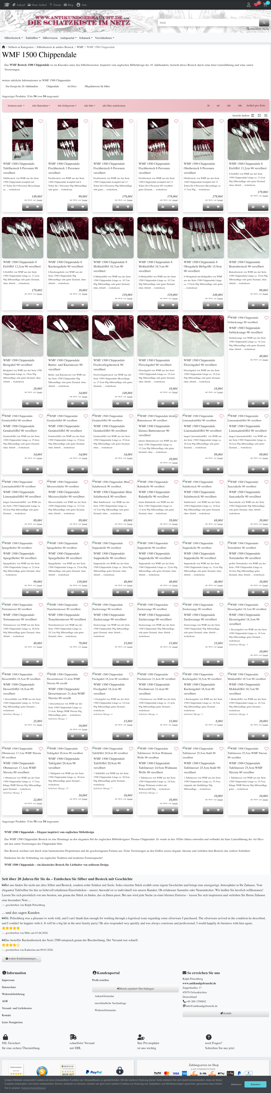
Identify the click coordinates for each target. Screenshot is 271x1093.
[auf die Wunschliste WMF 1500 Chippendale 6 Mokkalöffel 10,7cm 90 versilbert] (131, 219)
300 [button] (240, 105)
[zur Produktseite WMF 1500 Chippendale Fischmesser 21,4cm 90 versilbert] (158, 676)
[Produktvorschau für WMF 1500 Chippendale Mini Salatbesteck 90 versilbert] (98, 485)
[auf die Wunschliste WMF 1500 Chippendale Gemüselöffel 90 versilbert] (40, 416)
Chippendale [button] (52, 86)
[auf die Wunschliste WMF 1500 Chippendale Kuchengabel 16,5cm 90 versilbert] (221, 674)
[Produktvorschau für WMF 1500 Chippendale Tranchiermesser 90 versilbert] (53, 608)
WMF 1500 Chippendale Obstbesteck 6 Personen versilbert (199, 168)
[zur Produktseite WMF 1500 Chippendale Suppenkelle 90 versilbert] (113, 545)
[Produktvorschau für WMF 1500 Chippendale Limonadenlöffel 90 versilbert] (189, 419)
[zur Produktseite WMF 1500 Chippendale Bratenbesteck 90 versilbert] (248, 238)
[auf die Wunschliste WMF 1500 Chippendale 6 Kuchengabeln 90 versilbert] (85, 219)
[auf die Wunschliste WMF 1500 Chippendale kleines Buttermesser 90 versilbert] (176, 416)
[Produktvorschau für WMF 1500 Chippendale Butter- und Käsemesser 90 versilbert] (53, 321)
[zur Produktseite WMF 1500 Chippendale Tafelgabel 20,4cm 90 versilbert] (67, 750)
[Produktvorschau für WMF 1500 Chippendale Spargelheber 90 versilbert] (8, 546)
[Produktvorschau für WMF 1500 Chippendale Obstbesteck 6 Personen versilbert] (189, 124)
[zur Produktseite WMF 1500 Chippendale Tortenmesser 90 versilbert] (22, 606)
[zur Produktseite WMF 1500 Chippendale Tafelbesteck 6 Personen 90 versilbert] (22, 139)
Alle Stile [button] (88, 105)
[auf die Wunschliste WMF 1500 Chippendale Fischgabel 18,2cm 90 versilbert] (131, 674)
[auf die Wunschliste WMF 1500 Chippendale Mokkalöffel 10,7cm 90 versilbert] (266, 674)
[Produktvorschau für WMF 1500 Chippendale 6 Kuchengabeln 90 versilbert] (53, 223)
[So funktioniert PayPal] (94, 1072)
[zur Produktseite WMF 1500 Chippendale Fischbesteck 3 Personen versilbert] (67, 139)
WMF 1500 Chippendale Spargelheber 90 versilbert (20, 555)
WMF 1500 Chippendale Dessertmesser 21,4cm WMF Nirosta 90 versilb (66, 693)
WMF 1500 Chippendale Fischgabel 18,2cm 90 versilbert (109, 689)
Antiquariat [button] (67, 38)
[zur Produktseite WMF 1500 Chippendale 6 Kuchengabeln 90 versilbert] (67, 238)
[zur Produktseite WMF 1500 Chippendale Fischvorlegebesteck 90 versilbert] (113, 336)
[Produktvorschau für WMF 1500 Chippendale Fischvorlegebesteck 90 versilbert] (98, 321)
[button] (249, 4)
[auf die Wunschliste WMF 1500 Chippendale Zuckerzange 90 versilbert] (131, 604)
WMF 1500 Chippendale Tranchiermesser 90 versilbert (67, 617)
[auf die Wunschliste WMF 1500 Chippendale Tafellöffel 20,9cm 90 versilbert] (131, 748)
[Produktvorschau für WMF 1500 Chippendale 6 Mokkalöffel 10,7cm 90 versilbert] (98, 223)
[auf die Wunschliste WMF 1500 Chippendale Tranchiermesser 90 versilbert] (85, 604)
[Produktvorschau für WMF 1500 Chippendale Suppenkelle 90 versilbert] (98, 546)
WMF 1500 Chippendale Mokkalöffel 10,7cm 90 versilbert (244, 689)
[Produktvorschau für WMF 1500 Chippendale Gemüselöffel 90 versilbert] (8, 419)
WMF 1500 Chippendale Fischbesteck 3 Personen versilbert (64, 168)
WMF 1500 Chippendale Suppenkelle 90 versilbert (109, 555)
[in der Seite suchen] (264, 23)
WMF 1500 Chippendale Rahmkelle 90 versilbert (154, 494)
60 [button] (218, 105)
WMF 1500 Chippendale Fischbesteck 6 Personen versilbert (109, 168)
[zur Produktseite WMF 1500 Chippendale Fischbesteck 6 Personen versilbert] (113, 139)
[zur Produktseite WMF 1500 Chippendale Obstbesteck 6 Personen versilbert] (203, 139)
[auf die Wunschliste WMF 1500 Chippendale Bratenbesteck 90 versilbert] (266, 219)
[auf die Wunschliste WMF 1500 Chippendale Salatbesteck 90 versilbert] (221, 482)
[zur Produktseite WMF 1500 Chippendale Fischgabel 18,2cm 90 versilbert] (113, 676)
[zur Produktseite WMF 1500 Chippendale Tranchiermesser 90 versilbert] (67, 606)
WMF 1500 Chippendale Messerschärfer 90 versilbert (66, 494)
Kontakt (6, 1015)
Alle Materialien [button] (40, 105)
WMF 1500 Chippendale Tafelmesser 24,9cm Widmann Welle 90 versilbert (158, 767)
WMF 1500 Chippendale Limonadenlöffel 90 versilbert (203, 428)
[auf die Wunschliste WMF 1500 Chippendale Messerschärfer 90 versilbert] (85, 482)
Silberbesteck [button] (12, 38)
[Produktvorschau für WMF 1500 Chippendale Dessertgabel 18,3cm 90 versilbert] (234, 608)
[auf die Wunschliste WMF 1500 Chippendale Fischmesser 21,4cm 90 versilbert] (176, 674)
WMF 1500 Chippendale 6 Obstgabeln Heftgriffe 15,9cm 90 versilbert (203, 266)
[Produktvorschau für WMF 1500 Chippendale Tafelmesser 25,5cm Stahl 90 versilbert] (189, 752)
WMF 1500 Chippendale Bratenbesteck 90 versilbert (246, 264)
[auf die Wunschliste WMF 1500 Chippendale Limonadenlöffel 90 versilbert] (221, 416)
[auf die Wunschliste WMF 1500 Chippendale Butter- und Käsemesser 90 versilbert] (85, 317)
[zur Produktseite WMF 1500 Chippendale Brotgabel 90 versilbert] (22, 336)
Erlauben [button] (255, 1084)
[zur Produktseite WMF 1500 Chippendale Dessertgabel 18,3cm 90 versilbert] (248, 606)
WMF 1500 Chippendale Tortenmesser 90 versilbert (20, 617)
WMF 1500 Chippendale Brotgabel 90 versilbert (19, 362)
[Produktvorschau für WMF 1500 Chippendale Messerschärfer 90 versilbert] (53, 485)
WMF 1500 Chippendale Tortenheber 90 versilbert (245, 555)
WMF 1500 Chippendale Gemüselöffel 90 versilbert (20, 428)
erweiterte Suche (259, 28)
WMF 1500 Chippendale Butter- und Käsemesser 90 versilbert (65, 364)
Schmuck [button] (84, 38)
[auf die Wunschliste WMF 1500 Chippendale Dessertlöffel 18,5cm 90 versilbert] (40, 674)
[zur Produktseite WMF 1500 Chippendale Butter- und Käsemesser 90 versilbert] (67, 336)
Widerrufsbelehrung (13, 994)
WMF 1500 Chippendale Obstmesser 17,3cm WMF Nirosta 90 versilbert (19, 767)
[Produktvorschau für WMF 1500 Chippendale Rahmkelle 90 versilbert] (143, 485)
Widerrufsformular (105, 1010)
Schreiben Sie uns (216, 1048)
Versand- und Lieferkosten (17, 1008)
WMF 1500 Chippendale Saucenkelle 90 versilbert (245, 494)
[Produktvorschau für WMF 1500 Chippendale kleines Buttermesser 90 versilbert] (143, 419)
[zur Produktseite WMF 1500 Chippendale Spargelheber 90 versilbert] (22, 545)
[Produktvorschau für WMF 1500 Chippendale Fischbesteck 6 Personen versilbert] (98, 124)
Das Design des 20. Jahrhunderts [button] (22, 86)
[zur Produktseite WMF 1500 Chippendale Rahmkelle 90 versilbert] (158, 484)
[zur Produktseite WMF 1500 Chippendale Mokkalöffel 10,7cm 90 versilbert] (248, 676)
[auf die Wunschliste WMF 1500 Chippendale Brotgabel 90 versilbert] (40, 317)
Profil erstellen (100, 980)
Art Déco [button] (72, 86)
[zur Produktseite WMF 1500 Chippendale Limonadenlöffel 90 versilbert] (203, 418)
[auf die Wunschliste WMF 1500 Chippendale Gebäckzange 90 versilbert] (266, 317)
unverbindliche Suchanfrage (110, 1003)
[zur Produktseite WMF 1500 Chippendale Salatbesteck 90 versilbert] (203, 484)
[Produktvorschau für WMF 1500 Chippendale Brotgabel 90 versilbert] (8, 321)
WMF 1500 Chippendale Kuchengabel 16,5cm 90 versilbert (199, 689)
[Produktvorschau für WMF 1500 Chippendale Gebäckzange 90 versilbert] (234, 321)
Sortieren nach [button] (15, 105)
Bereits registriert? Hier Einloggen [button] (137, 988)
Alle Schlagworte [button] (65, 105)
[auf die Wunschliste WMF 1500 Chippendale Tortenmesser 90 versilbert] (40, 604)
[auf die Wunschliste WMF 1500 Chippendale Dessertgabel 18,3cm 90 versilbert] (266, 604)
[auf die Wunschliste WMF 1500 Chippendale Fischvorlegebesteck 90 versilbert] (131, 317)
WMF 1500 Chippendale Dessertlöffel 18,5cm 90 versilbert (19, 689)
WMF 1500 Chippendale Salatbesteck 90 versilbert (200, 494)
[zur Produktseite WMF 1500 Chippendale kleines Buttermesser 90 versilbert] (158, 418)
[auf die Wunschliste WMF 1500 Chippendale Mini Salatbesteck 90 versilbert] (131, 482)
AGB (5, 1001)
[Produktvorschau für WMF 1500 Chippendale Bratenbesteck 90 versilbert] (234, 223)
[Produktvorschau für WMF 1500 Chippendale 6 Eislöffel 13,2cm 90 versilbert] (234, 124)
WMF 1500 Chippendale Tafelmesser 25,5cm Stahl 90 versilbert (202, 767)
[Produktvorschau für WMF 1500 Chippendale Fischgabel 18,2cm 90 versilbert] (98, 678)
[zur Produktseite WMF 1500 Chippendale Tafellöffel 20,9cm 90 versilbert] (113, 750)
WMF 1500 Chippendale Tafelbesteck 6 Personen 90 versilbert (20, 168)
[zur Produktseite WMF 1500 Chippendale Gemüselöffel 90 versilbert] (22, 418)
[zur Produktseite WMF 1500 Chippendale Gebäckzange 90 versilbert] (248, 319)
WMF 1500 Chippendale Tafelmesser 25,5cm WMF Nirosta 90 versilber (246, 767)
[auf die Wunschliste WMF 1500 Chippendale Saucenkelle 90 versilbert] (266, 482)
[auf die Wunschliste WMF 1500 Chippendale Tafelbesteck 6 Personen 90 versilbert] (40, 121)
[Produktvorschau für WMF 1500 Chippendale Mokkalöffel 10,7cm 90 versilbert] (234, 678)
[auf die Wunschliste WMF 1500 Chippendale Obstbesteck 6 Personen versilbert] (221, 121)
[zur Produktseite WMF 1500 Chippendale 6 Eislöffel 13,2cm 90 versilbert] (248, 139)
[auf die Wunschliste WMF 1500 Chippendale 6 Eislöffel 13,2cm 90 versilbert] (266, 121)
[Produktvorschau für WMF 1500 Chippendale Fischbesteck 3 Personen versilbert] (53, 124)
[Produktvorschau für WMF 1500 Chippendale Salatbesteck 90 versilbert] (189, 485)
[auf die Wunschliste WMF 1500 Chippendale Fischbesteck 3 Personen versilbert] (85, 121)
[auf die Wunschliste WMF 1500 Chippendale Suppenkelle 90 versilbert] (131, 543)
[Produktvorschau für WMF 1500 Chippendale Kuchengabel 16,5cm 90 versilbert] (189, 678)
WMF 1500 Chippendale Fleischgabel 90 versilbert (155, 362)
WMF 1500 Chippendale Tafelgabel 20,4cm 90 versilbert (64, 763)
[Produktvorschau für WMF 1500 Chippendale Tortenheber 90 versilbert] (234, 546)
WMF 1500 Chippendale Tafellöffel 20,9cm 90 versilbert (109, 763)
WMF (80, 47)
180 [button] (229, 105)
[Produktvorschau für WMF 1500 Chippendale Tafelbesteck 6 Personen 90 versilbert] (8, 124)
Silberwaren (50, 38)
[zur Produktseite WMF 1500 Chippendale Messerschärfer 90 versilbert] (67, 484)
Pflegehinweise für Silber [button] (97, 86)
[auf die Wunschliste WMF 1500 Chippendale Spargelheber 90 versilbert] (40, 543)
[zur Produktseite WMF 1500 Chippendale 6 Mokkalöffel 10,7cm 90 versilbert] (113, 238)
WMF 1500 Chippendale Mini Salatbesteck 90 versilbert (112, 494)
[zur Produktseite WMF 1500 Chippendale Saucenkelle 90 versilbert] (248, 484)
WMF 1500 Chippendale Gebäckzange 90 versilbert (246, 330)
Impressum (8, 980)
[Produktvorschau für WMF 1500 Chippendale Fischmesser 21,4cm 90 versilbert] (143, 678)
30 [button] (208, 105)
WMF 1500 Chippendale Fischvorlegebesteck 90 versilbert (109, 364)
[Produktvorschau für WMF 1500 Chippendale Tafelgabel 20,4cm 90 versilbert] (53, 752)
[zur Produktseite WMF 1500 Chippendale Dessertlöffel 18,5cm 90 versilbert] (22, 676)
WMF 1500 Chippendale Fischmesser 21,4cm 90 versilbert (154, 689)
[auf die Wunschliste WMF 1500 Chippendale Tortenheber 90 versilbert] (266, 543)
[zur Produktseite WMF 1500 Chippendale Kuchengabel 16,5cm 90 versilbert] (203, 676)
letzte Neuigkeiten (12, 1022)
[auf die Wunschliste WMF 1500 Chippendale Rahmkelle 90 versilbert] (176, 482)
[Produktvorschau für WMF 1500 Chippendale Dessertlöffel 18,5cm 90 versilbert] (8, 678)
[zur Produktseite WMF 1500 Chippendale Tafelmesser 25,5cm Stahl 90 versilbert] (203, 753)
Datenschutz (9, 987)
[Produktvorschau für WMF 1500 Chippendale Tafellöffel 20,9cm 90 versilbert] (98, 752)
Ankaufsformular (104, 996)
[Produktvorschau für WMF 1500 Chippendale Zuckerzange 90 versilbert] (98, 608)
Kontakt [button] (227, 1013)
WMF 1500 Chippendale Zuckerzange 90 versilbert (110, 617)
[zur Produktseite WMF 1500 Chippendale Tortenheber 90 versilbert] (248, 545)
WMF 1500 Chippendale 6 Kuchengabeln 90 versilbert (65, 264)
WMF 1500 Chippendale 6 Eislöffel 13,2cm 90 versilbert (248, 165)
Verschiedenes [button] (103, 38)
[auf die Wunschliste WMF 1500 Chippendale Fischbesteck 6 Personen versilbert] (131, 121)
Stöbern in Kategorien (20, 47)
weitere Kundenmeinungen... (22, 958)
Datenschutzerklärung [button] (33, 1088)
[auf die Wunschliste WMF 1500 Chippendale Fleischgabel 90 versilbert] (176, 317)
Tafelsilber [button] (31, 38)
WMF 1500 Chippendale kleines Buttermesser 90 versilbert (154, 430)
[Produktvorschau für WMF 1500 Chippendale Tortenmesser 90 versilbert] (8, 608)
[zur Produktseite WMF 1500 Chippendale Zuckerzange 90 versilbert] (113, 606)
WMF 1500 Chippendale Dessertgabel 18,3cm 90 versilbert (244, 619)
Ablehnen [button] (236, 1084)
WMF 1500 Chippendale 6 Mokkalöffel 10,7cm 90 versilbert (110, 266)
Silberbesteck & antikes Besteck (55, 47)
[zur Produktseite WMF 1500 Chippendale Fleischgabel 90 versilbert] (158, 336)
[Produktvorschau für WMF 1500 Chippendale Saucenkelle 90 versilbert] (234, 485)
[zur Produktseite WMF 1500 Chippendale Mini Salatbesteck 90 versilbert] (113, 484)
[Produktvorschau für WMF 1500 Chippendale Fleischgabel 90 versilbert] (143, 321)
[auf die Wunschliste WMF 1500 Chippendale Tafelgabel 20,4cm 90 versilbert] (85, 748)
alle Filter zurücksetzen (114, 105)
